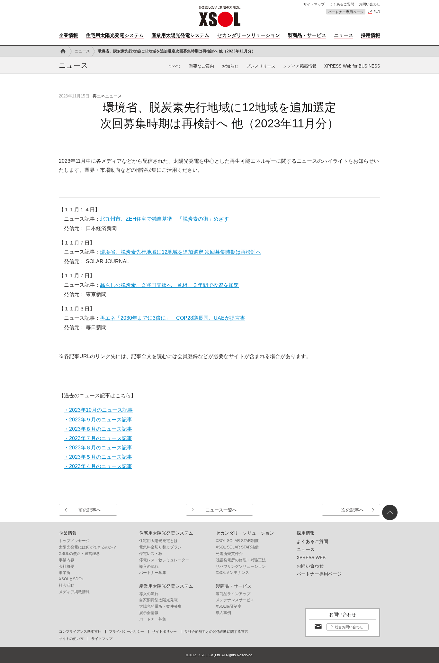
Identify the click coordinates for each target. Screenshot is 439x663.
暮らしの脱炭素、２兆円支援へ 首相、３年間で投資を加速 (169, 285)
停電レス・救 (150, 554)
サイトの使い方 (71, 638)
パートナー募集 (152, 573)
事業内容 (66, 560)
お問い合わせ (369, 4)
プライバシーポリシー (126, 631)
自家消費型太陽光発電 (158, 600)
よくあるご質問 (341, 4)
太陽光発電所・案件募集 (160, 606)
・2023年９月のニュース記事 (98, 419)
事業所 (64, 573)
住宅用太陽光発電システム (115, 35)
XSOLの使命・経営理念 (79, 554)
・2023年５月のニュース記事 (98, 457)
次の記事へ (352, 509)
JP (370, 11)
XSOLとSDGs (71, 579)
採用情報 (370, 35)
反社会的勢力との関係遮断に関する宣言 (216, 631)
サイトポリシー (164, 631)
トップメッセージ (74, 541)
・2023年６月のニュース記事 (98, 447)
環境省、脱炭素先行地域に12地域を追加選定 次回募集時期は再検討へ (180, 252)
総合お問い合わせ (349, 627)
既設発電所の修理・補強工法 (241, 560)
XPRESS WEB (311, 557)
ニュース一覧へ (221, 509)
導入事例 (223, 613)
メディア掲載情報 (300, 66)
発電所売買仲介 (229, 554)
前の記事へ (89, 509)
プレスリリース (260, 66)
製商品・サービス (307, 35)
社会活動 (66, 585)
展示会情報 (148, 613)
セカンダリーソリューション (248, 35)
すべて (175, 66)
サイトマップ (314, 4)
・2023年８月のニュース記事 (98, 429)
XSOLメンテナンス (232, 573)
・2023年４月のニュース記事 (98, 466)
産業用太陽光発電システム (180, 35)
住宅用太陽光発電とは (158, 541)
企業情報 (68, 35)
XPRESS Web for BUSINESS (352, 66)
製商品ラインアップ (233, 594)
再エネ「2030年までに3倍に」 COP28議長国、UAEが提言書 (172, 318)
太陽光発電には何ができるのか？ (88, 547)
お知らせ (230, 66)
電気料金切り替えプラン (160, 547)
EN (377, 11)
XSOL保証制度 (228, 606)
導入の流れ (148, 566)
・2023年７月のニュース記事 (98, 438)
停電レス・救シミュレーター (164, 560)
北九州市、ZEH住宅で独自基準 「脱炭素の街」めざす (164, 219)
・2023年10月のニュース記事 (98, 410)
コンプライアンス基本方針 (80, 631)
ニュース (343, 35)
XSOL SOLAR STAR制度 (237, 541)
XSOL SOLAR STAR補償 (237, 547)
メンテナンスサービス (235, 600)
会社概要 (66, 566)
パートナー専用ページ (345, 12)
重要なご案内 (201, 66)
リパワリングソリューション (241, 566)
